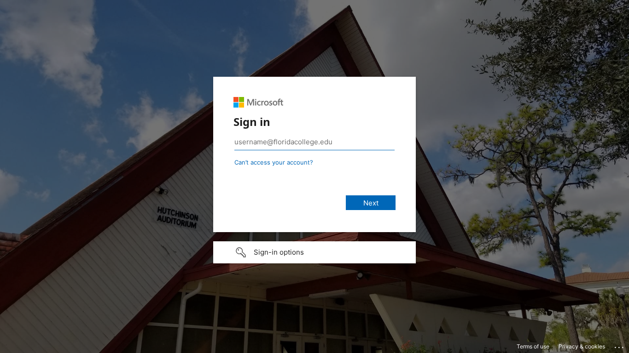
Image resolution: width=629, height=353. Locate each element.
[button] (314, 252)
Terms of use (533, 346)
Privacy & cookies (582, 346)
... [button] (619, 345)
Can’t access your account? (273, 162)
